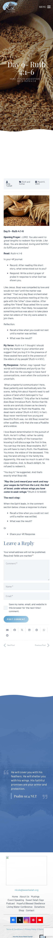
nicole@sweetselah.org (26, 889)
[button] (45, 6)
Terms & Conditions (14, 929)
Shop (21, 910)
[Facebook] (13, 920)
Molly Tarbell (9, 185)
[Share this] (14, 629)
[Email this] (7, 629)
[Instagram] (27, 920)
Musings (35, 896)
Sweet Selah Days (35, 899)
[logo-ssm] (10, 6)
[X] (20, 920)
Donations (39, 906)
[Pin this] (36, 629)
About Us (24, 896)
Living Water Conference (19, 906)
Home (13, 78)
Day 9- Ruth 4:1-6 (26, 81)
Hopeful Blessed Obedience (31, 903)
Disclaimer (42, 929)
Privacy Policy (30, 929)
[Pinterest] (33, 920)
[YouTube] (40, 920)
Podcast (10, 903)
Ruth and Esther (29, 78)
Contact (30, 910)
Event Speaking (16, 899)
